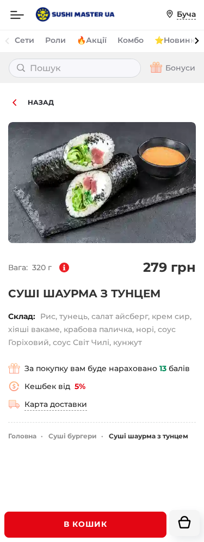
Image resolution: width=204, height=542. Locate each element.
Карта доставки (55, 404)
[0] (184, 523)
